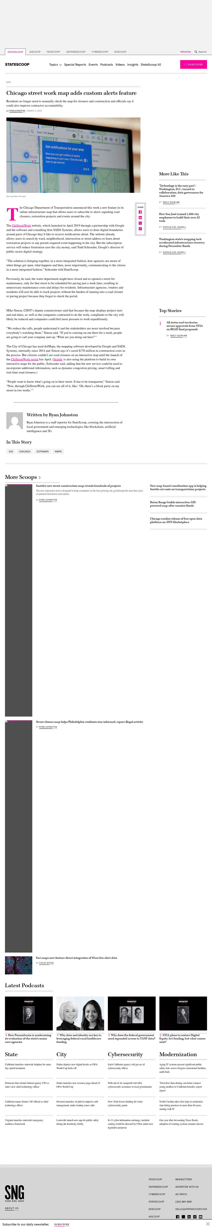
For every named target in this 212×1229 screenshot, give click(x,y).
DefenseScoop (76, 51)
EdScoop (120, 51)
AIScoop (35, 51)
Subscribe (195, 64)
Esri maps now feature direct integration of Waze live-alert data (76, 958)
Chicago (24, 451)
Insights (132, 64)
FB (176, 1216)
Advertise (185, 51)
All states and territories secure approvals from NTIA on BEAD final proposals (185, 326)
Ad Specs (181, 1194)
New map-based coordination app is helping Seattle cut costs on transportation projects (178, 487)
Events (93, 64)
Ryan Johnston (17, 111)
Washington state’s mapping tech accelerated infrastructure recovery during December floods (182, 242)
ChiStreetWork (21, 225)
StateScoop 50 (151, 64)
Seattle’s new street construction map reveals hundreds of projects (78, 486)
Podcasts (106, 64)
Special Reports (75, 64)
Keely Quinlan (171, 202)
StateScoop (15, 51)
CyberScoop (100, 51)
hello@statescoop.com (191, 1209)
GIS (11, 451)
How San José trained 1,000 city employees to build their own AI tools (179, 217)
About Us (12, 1208)
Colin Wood (46, 962)
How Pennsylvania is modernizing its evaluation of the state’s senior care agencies (28, 1038)
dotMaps (43, 451)
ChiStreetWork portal (24, 359)
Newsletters (183, 1179)
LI (188, 1216)
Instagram (195, 1216)
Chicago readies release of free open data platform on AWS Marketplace (176, 520)
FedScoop (53, 51)
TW (183, 1216)
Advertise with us (186, 1186)
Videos (120, 64)
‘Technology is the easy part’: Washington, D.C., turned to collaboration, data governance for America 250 (181, 191)
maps (58, 451)
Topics (53, 64)
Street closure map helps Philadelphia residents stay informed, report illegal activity (89, 722)
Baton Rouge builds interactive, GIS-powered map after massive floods (173, 504)
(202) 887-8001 (183, 1201)
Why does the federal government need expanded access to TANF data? (131, 1037)
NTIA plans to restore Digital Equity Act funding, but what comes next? (182, 1038)
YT (199, 1216)
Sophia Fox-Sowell (174, 227)
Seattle (58, 359)
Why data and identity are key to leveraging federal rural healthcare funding (78, 1038)
